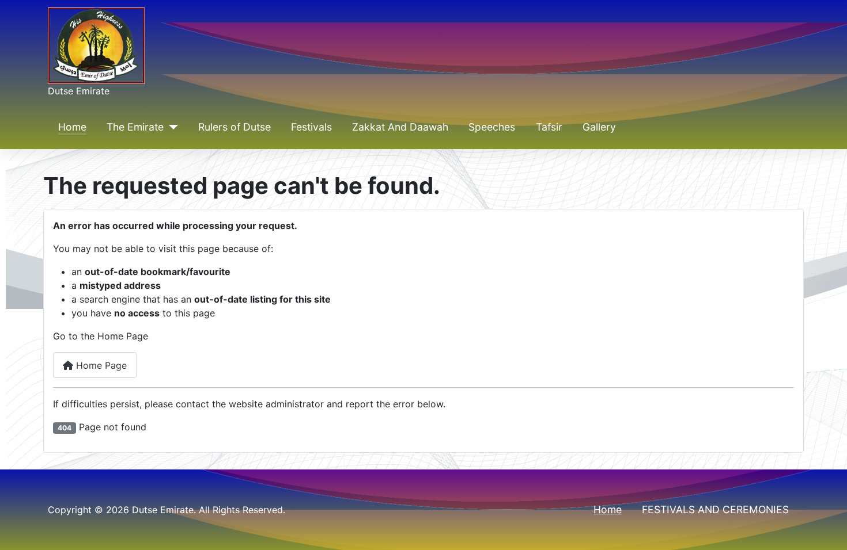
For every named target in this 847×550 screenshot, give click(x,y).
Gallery (599, 127)
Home (72, 127)
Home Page (100, 365)
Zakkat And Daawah (400, 127)
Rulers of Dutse (234, 127)
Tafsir (549, 127)
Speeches (491, 127)
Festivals (311, 127)
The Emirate (135, 127)
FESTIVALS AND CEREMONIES (715, 509)
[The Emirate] (171, 127)
